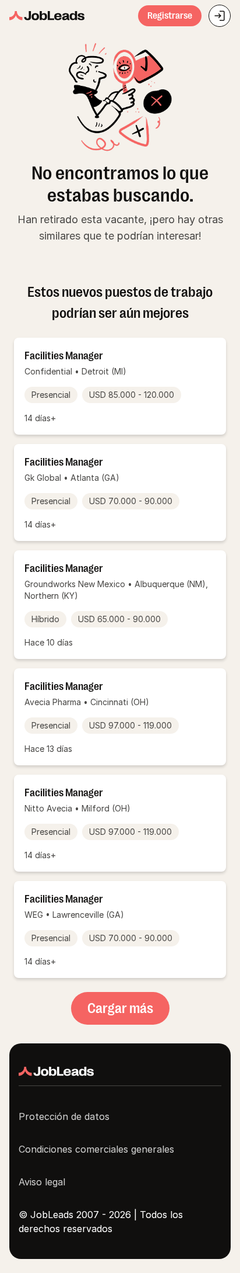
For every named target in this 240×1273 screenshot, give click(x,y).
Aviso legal (42, 1182)
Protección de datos (64, 1116)
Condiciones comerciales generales (96, 1149)
